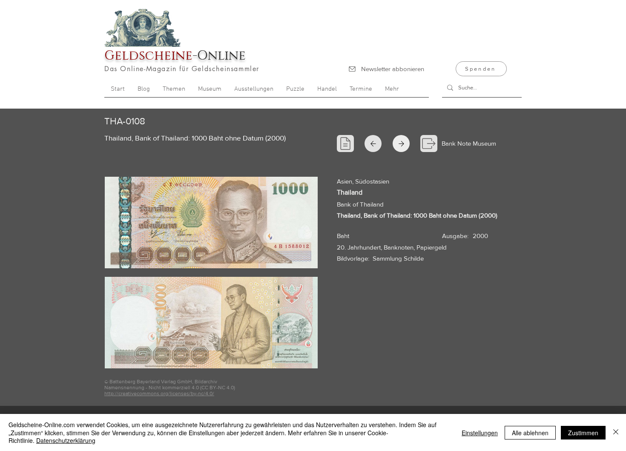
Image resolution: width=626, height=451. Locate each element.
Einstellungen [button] (480, 432)
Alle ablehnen (530, 432)
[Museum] (428, 143)
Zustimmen (583, 432)
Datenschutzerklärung (65, 440)
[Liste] (345, 143)
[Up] (401, 143)
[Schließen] (616, 432)
